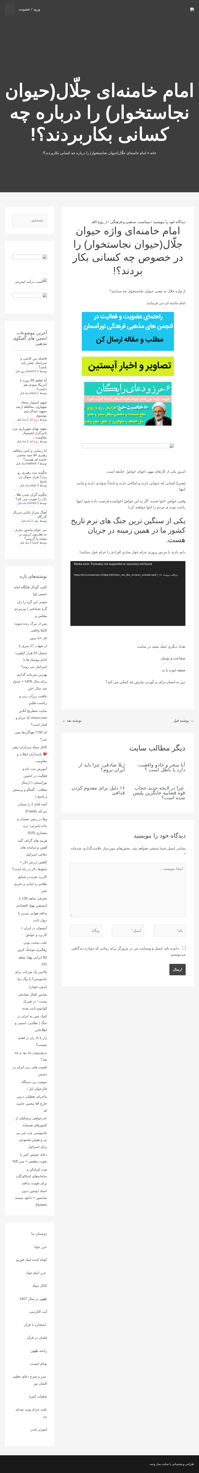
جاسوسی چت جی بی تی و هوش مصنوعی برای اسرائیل (31, 1140)
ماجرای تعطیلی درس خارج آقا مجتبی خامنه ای (32, 1103)
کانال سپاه (40, 1286)
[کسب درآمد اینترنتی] (31, 281)
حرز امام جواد (36, 1273)
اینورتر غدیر (39, 1429)
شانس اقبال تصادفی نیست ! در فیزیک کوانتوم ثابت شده (32, 1001)
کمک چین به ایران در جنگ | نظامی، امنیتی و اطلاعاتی (31, 1023)
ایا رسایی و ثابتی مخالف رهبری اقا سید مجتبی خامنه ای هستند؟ (29, 455)
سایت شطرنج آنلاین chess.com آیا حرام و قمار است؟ (31, 717)
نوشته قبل (183, 720)
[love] (29, 259)
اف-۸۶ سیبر (38, 638)
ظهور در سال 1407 (33, 1299)
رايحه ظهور (39, 1351)
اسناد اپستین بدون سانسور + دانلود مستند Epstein (31, 1198)
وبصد (152, 1464)
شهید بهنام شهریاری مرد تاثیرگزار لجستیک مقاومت (29, 433)
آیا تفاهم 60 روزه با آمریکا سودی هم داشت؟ (33, 384)
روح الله (34, 419)
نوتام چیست (38, 1363)
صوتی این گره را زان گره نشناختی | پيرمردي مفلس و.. (30, 609)
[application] (127, 593)
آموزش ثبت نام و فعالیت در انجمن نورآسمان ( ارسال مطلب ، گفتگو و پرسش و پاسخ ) (30, 782)
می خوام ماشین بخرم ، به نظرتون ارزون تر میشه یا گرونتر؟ (30, 534)
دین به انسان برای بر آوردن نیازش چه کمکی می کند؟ (145, 682)
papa (33, 393)
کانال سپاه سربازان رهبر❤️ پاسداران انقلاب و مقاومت (29, 754)
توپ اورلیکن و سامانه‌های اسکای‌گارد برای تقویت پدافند (31, 1176)
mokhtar (31, 463)
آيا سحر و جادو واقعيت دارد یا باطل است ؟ (162, 767)
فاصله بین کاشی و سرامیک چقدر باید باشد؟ (33, 362)
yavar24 (31, 371)
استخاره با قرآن (35, 1325)
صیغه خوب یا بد (173, 670)
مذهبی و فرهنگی (123, 222)
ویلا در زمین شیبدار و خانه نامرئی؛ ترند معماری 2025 (32, 826)
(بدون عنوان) (38, 987)
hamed (31, 503)
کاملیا (35, 542)
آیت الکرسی (38, 1311)
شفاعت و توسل (173, 658)
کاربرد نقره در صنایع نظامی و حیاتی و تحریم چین (30, 883)
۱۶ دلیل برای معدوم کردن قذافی (98, 790)
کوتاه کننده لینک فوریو (31, 1260)
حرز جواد (40, 1247)
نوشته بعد (72, 720)
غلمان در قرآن (37, 1337)
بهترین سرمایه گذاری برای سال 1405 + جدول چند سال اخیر (30, 681)
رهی (36, 520)
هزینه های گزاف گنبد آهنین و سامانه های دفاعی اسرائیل (32, 847)
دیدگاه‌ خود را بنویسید (169, 222)
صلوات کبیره (38, 1396)
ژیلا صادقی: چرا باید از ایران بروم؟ (102, 767)
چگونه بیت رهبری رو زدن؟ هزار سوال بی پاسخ (32, 477)
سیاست (144, 222)
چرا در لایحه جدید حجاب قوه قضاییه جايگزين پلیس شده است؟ (159, 792)
